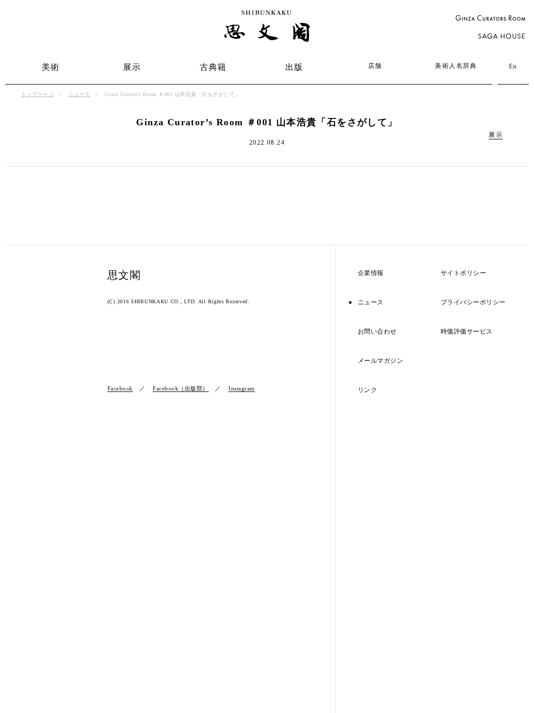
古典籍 (213, 67)
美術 (51, 67)
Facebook (120, 388)
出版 (294, 67)
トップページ (37, 94)
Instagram (241, 388)
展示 (132, 67)
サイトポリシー (464, 273)
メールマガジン (381, 361)
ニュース (79, 94)
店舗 (375, 65)
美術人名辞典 (456, 65)
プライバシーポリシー (473, 302)
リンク (368, 390)
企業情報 (371, 273)
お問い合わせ (377, 331)
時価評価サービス (467, 331)
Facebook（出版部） (181, 388)
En (513, 66)
